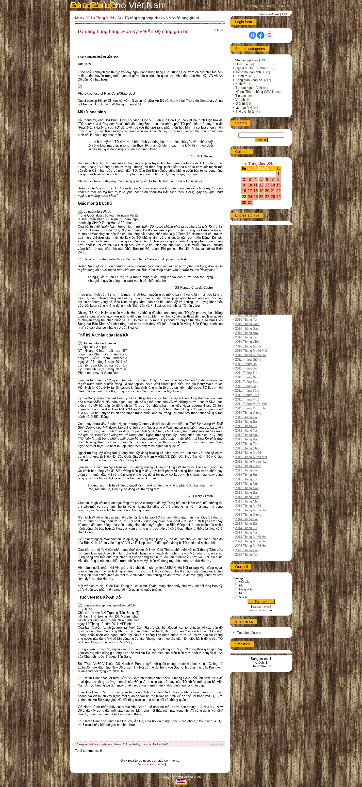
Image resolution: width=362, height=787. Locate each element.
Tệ (240, 593)
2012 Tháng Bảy (247, 439)
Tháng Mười (105, 18)
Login (111, 6)
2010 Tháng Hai (246, 311)
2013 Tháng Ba (246, 475)
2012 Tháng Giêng (248, 413)
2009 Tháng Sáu (247, 275)
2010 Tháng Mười (248, 346)
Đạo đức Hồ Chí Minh (250, 68)
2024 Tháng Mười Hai (250, 541)
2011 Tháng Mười (248, 399)
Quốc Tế (241, 64)
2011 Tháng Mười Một (251, 404)
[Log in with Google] (269, 35)
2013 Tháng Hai (246, 470)
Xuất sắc (244, 581)
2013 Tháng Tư (246, 479)
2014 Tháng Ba (246, 523)
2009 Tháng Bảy (247, 280)
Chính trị (241, 76)
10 (250, 185)
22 (278, 191)
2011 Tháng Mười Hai (250, 408)
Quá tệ (243, 597)
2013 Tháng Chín (247, 501)
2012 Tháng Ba (246, 421)
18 (255, 191)
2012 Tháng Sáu (247, 435)
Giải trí (240, 103)
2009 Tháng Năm (247, 271)
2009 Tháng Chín (247, 288)
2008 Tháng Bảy (247, 226)
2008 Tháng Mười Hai (250, 249)
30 (244, 203)
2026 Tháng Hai (246, 550)
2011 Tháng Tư (246, 373)
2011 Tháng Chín (247, 395)
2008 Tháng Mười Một (251, 244)
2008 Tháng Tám (247, 231)
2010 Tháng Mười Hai (250, 355)
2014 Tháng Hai (246, 519)
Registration (92, 6)
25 (255, 197)
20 (267, 191)
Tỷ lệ (266, 607)
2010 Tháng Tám (247, 337)
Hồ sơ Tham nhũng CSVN (254, 92)
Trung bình (245, 589)
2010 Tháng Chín (247, 342)
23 (119, 18)
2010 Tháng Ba (246, 315)
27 (267, 197)
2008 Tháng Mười (248, 240)
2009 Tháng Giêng (248, 253)
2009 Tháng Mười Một (251, 297)
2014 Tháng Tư (246, 528)
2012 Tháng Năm (247, 430)
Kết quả (257, 607)
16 (244, 191)
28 (273, 197)
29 (278, 197)
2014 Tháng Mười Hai (250, 537)
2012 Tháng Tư (246, 426)
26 (261, 197)
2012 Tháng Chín (247, 448)
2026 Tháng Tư (246, 554)
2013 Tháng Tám (247, 497)
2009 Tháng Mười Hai (250, 302)
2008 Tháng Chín (247, 235)
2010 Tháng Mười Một (251, 350)
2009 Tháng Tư (246, 266)
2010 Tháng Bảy (247, 333)
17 (250, 191)
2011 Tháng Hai (246, 364)
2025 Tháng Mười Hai (250, 546)
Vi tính (240, 99)
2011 (89, 18)
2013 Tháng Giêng (248, 466)
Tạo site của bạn (249, 633)
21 (273, 191)
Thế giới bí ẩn (245, 111)
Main (74, 6)
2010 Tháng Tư (246, 319)
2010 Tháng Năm (247, 324)
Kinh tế (240, 84)
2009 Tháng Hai (246, 257)
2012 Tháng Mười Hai (250, 461)
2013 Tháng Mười (248, 506)
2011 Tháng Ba (246, 368)
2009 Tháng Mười (248, 293)
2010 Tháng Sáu (247, 328)
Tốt (241, 585)
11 (255, 185)
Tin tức (240, 96)
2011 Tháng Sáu (246, 382)
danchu (146, 744)
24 (250, 197)
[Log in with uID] (252, 35)
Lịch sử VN (243, 107)
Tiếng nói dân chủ (248, 72)
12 (261, 185)
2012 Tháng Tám (247, 444)
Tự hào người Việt (248, 88)
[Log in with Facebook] (260, 35)
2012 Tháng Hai (246, 417)
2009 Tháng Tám (247, 284)
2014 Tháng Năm (247, 532)
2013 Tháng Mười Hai (250, 510)
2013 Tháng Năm (247, 484)
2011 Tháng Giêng (248, 359)
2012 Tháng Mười (248, 452)
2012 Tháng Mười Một (251, 457)
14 (273, 185)
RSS (284, 14)
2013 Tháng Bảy (247, 492)
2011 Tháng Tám (247, 390)
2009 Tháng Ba (246, 262)
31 (250, 203)
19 (261, 191)
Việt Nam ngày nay (100, 744)
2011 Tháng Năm (247, 377)
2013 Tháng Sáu (247, 488)
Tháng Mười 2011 (261, 164)
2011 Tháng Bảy (246, 386)
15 (278, 185)
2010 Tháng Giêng (248, 306)
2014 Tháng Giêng (248, 515)
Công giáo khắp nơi (249, 80)
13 (267, 185)
